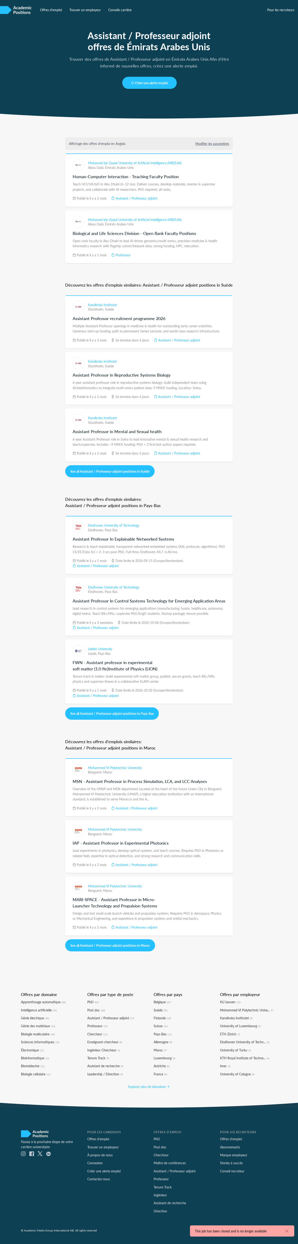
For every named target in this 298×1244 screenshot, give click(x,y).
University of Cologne (237, 1074)
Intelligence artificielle (39, 1010)
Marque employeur (233, 1155)
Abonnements (230, 1147)
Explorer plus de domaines (147, 1086)
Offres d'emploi (231, 1139)
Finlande (162, 1018)
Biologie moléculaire (37, 1034)
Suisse (161, 1025)
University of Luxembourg (240, 1025)
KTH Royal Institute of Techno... (244, 1058)
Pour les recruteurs (280, 9)
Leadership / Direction (105, 1074)
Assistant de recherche (105, 1065)
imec (225, 1065)
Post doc (96, 1010)
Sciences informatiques (40, 1042)
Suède (109, 309)
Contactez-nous (98, 1179)
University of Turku (235, 1050)
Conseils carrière (120, 9)
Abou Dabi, (96, 167)
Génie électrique (35, 1018)
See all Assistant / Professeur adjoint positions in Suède (109, 471)
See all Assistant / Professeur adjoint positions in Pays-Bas (112, 713)
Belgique (162, 1002)
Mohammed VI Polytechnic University (115, 767)
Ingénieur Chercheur (103, 1050)
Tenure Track (98, 1058)
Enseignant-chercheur (104, 1042)
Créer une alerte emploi (151, 82)
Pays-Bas (111, 530)
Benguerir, (95, 772)
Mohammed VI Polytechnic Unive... (247, 1010)
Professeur (123, 255)
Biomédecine (32, 1065)
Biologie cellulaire (36, 1074)
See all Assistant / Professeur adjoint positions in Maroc (110, 945)
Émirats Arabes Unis (119, 167)
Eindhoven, (96, 530)
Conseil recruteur (232, 1171)
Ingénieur (160, 1195)
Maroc (107, 772)
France (160, 1074)
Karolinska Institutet (102, 304)
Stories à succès (231, 1162)
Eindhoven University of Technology (113, 525)
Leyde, (93, 653)
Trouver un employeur (85, 9)
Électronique (32, 1050)
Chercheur (97, 1034)
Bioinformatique (35, 1058)
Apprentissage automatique (43, 1002)
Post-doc (160, 1147)
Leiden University (100, 648)
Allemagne (163, 1042)
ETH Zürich (230, 1034)
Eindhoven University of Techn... (244, 1042)
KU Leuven (230, 1002)
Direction (160, 1211)
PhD (93, 1002)
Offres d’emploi (51, 9)
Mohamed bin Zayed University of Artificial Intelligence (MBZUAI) (135, 163)
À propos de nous (100, 1155)
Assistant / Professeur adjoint (136, 198)
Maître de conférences (170, 1162)
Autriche (161, 1065)
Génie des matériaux (38, 1025)
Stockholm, (96, 309)
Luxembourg (164, 1058)
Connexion (95, 1162)
